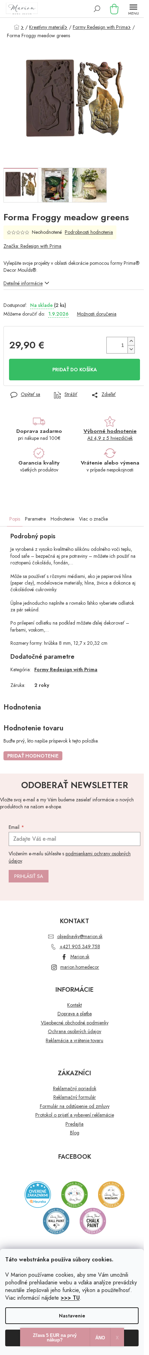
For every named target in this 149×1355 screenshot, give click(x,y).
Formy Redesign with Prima (65, 669)
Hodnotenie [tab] (62, 518)
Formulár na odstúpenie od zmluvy (74, 1106)
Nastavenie (72, 1315)
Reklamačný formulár (74, 1097)
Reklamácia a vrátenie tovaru (74, 1040)
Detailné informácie (23, 283)
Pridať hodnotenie (33, 755)
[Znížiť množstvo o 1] (131, 349)
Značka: (32, 246)
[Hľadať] (97, 9)
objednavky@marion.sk (80, 936)
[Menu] (133, 9)
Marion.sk (79, 956)
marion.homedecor (79, 967)
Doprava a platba (75, 1014)
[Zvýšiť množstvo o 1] (131, 341)
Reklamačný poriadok (74, 1088)
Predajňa (74, 1124)
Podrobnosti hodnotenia (89, 232)
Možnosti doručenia (96, 314)
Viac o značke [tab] (93, 518)
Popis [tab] (14, 518)
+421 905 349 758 (80, 946)
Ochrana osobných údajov (74, 1031)
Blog (74, 1133)
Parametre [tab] (35, 518)
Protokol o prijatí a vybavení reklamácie (74, 1115)
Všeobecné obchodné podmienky (74, 1023)
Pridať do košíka (74, 369)
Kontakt (74, 1005)
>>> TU (70, 1298)
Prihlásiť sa (28, 876)
